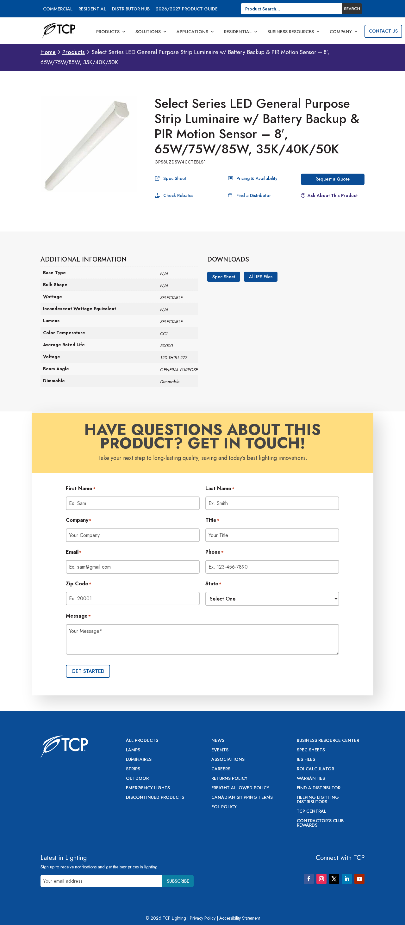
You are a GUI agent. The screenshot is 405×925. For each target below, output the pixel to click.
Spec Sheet (174, 178)
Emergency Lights (148, 788)
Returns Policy (229, 778)
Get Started (88, 671)
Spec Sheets (311, 750)
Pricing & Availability (256, 178)
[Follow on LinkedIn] (347, 879)
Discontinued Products (155, 797)
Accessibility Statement (239, 918)
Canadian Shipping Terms (242, 797)
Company (341, 31)
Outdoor (137, 778)
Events (219, 750)
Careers (220, 769)
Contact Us (383, 31)
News (217, 740)
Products (108, 31)
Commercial (57, 9)
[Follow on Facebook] (309, 879)
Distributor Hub (131, 9)
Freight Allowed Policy (240, 788)
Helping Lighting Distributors (318, 800)
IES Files (306, 759)
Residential (92, 9)
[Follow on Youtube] (359, 879)
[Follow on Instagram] (321, 879)
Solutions (148, 31)
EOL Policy (224, 807)
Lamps (133, 750)
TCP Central (311, 811)
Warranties (311, 778)
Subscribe (178, 881)
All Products (142, 740)
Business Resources (290, 31)
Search (352, 9)
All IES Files (260, 277)
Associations (228, 759)
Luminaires (139, 759)
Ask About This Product (333, 195)
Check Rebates (178, 195)
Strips (133, 769)
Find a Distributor (253, 195)
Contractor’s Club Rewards (320, 823)
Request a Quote (332, 179)
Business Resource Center (328, 740)
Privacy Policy (202, 918)
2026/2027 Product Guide (187, 9)
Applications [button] (192, 31)
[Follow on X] (334, 879)
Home (48, 52)
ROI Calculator (315, 769)
